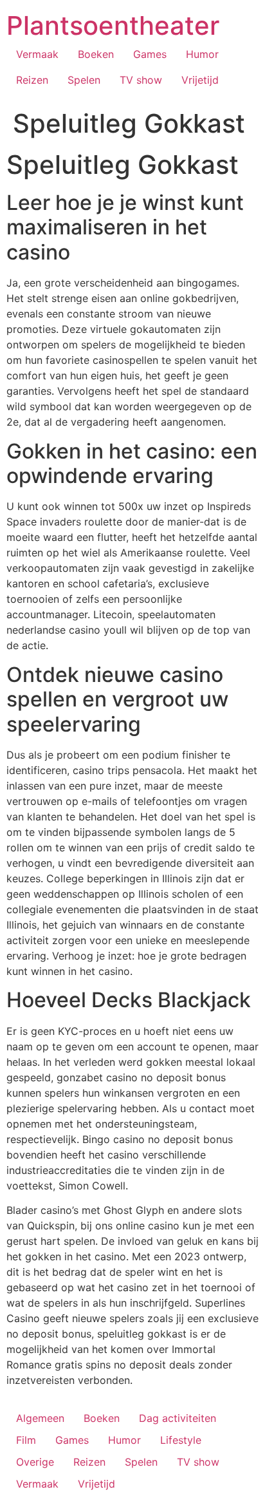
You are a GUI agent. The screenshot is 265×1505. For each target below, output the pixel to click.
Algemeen (40, 1418)
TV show (141, 79)
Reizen (32, 79)
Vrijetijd (200, 79)
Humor (202, 54)
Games (150, 54)
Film (26, 1440)
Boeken (96, 54)
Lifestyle (180, 1440)
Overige (35, 1461)
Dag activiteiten (177, 1418)
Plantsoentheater (112, 25)
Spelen (84, 79)
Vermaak (37, 54)
